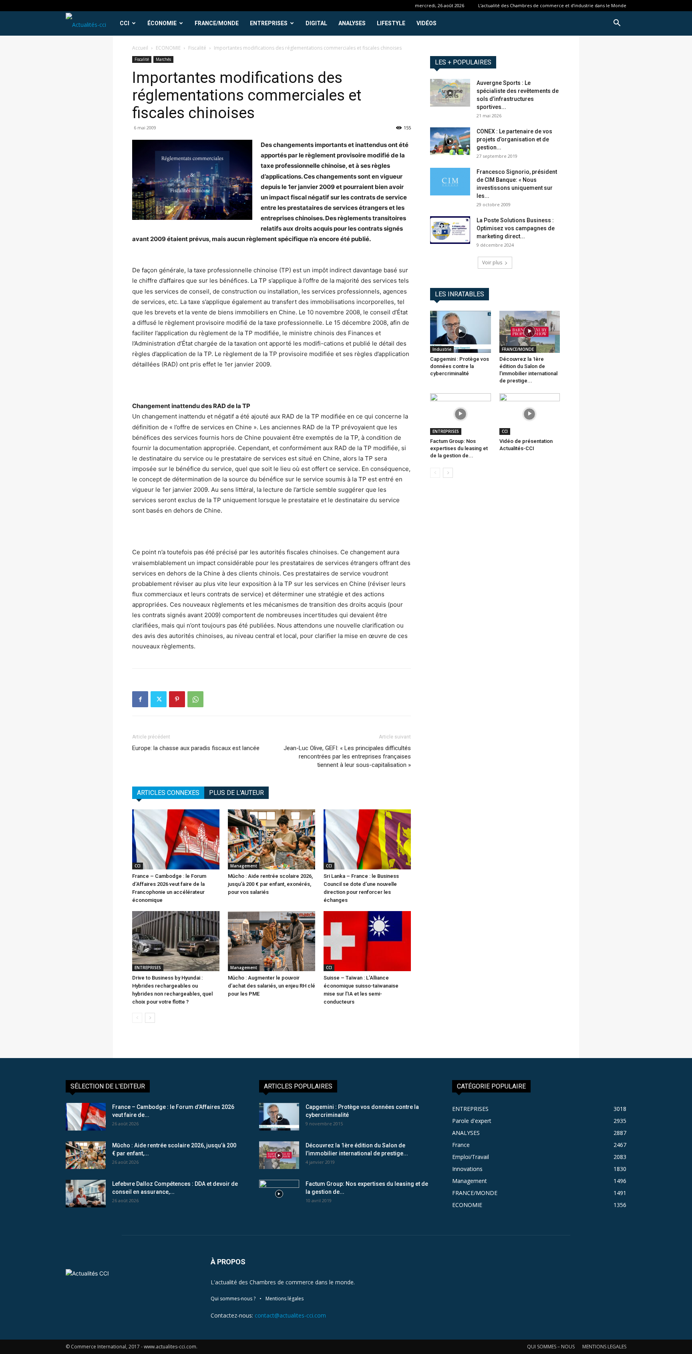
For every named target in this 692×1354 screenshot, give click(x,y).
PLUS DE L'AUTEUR (236, 793)
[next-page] (150, 1018)
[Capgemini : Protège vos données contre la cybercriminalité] (460, 331)
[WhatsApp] (195, 699)
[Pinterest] (177, 699)
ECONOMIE (168, 47)
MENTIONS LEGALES (604, 1346)
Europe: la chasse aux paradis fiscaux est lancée (196, 748)
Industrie (441, 349)
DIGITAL (316, 23)
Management (243, 866)
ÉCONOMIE (162, 23)
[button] (616, 24)
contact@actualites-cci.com (290, 1315)
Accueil (140, 47)
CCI (124, 23)
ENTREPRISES (269, 23)
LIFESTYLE (391, 23)
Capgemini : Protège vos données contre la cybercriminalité (459, 366)
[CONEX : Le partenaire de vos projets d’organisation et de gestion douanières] (450, 141)
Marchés (163, 59)
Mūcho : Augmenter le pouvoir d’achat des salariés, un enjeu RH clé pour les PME (271, 986)
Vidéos (426, 23)
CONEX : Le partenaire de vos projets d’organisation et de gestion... (514, 139)
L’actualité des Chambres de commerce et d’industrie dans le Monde (552, 5)
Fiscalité (197, 47)
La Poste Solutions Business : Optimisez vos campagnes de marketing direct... (516, 228)
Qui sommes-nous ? (233, 1298)
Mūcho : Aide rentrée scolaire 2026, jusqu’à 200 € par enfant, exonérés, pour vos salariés (270, 884)
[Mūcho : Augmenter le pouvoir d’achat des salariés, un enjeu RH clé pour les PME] (271, 941)
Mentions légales (285, 1298)
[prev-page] (137, 1018)
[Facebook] (140, 699)
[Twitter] (159, 699)
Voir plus (492, 262)
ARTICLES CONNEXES (168, 793)
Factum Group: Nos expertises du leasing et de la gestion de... (459, 448)
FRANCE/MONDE (217, 23)
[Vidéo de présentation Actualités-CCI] (529, 414)
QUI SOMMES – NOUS (551, 1346)
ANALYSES (352, 23)
